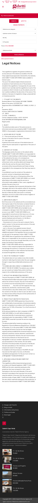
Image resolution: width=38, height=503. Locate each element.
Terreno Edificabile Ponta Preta (22, 481)
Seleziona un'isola (7, 50)
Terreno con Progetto (19, 466)
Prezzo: (3, 46)
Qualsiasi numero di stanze (10, 33)
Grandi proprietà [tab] (18, 25)
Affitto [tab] (23, 21)
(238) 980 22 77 (14, 1)
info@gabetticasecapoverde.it (28, 1)
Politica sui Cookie (9, 412)
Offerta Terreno (17, 473)
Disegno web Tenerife (10, 405)
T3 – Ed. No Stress (18, 488)
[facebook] (4, 423)
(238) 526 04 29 (7, 1)
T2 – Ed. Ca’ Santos (18, 458)
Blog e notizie (8, 407)
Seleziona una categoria (9, 29)
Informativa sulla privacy (11, 410)
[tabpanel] (19, 44)
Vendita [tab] (13, 21)
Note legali (7, 415)
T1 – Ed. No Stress (18, 451)
